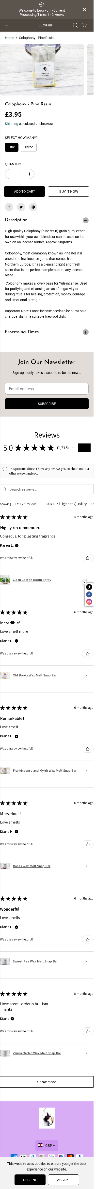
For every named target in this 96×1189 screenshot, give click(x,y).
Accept (63, 1180)
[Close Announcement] (84, 9)
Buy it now (68, 191)
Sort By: (53, 504)
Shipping (11, 124)
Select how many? (21, 138)
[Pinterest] (33, 207)
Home (9, 38)
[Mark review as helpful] (88, 558)
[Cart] (84, 25)
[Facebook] (9, 207)
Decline (30, 1180)
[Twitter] (21, 207)
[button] (8, 25)
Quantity (13, 164)
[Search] (75, 25)
